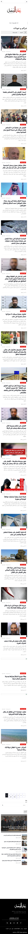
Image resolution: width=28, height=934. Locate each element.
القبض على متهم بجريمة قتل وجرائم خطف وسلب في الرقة (16, 427)
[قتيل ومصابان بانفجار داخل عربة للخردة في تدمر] (24, 839)
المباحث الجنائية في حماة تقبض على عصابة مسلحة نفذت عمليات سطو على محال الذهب (15, 241)
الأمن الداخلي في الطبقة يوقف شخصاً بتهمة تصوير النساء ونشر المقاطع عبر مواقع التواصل (15, 279)
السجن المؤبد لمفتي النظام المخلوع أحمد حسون (12, 841)
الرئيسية (21, 32)
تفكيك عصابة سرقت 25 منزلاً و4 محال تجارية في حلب (16, 315)
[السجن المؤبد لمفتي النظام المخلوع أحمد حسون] (24, 845)
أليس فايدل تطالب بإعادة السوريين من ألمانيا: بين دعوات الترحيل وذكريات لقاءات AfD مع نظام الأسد (14, 827)
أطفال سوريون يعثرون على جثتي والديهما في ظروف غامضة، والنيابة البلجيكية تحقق (14, 352)
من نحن (22, 928)
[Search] (2, 805)
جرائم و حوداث (15, 32)
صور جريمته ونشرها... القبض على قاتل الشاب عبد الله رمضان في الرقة (14, 462)
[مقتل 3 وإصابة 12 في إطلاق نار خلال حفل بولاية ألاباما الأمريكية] (14, 694)
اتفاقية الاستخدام (17, 928)
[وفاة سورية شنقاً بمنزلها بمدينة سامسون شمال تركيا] (14, 659)
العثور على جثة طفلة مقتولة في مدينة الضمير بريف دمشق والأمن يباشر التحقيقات (15, 56)
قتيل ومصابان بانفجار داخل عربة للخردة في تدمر (12, 835)
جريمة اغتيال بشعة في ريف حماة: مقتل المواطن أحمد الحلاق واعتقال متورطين (14, 203)
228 (14, 796)
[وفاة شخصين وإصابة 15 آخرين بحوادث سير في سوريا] (24, 864)
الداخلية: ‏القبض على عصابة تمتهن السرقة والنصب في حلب (14, 533)
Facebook (8, 51)
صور (10, 928)
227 (11, 796)
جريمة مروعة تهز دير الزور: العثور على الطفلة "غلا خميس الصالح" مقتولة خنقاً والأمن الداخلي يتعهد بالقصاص (15, 389)
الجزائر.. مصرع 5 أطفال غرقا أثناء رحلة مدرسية (15, 748)
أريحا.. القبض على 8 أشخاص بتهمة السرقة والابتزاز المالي (14, 93)
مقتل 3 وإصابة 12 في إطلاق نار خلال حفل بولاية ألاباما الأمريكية (14, 713)
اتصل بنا (7, 928)
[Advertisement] (14, 779)
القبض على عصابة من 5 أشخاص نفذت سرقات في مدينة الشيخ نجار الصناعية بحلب (14, 130)
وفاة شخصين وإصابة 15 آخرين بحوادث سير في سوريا (11, 860)
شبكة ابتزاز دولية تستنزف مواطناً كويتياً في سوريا (15, 498)
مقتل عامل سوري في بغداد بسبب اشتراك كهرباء (15, 642)
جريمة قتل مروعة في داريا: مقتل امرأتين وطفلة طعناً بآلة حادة (15, 607)
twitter (3, 51)
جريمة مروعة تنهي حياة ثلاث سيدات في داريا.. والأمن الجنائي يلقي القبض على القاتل (15, 570)
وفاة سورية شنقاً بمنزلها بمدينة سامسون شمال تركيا (15, 677)
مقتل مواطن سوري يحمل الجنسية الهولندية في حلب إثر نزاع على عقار (14, 166)
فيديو (12, 928)
